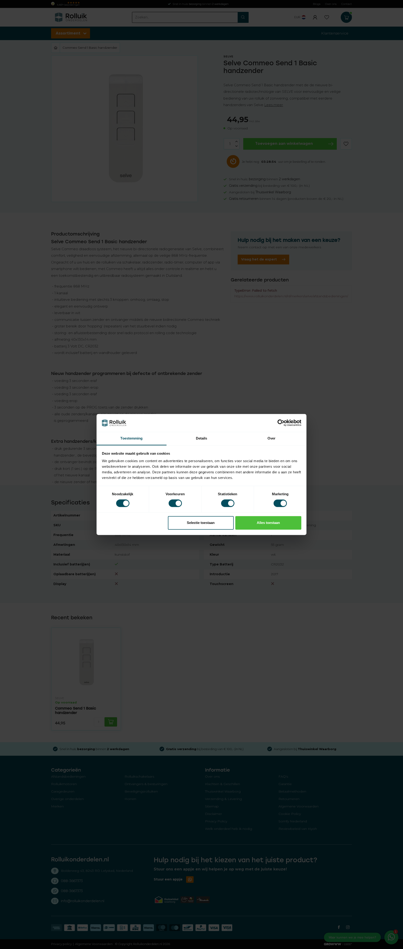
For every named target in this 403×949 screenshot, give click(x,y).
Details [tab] (201, 438)
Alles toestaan (268, 523)
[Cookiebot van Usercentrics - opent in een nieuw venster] (281, 422)
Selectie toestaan (201, 523)
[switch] (175, 503)
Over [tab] (271, 438)
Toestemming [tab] (131, 438)
